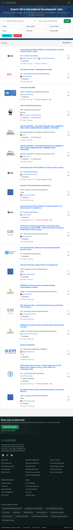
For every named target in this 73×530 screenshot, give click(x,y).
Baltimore (25, 58)
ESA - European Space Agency (29, 56)
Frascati (24, 215)
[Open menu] (69, 3)
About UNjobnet (30, 483)
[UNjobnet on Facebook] (11, 455)
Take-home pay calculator (33, 472)
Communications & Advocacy (40, 516)
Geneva (24, 195)
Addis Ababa (26, 314)
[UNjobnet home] (8, 440)
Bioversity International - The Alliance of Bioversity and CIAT (37, 132)
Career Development (7, 492)
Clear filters (17, 35)
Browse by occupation (7, 466)
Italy (29, 215)
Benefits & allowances (31, 469)
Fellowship (25, 61)
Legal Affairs (16, 512)
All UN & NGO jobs (6, 463)
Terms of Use (36, 527)
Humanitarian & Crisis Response (33, 508)
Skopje (24, 352)
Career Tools (4, 495)
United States (33, 58)
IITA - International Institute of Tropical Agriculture (35, 74)
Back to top (67, 527)
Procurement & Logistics (57, 512)
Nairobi (24, 76)
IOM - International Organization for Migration (33, 349)
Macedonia (30, 352)
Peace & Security (7, 516)
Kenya (29, 76)
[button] (68, 56)
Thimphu (25, 94)
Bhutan (30, 94)
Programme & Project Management (12, 508)
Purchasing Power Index (57, 463)
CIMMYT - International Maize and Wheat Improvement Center (38, 291)
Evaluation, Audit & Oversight (59, 516)
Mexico (35, 334)
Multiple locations (27, 376)
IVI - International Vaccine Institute (30, 254)
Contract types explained (32, 475)
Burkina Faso (26, 156)
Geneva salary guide (56, 469)
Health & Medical (28, 512)
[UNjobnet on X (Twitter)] (7, 455)
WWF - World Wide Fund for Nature (30, 110)
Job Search (4, 486)
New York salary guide (56, 472)
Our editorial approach (32, 486)
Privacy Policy (26, 527)
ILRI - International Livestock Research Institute (34, 234)
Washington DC (26, 115)
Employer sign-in (30, 495)
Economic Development (21, 516)
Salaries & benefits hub (32, 463)
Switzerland (31, 195)
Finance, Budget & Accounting (54, 508)
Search (67, 21)
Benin (24, 135)
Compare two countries (57, 466)
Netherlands (50, 58)
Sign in (13, 430)
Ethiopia (33, 314)
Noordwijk (43, 58)
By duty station (5, 472)
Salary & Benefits (6, 489)
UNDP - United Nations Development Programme (34, 92)
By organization (5, 469)
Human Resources (42, 512)
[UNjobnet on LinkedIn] (3, 455)
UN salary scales (30, 466)
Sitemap (44, 527)
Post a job (28, 492)
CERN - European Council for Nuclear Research (34, 190)
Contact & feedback (31, 489)
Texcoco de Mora (27, 334)
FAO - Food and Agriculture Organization (32, 373)
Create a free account (9, 427)
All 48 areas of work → (9, 520)
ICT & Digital (6, 512)
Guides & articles (6, 483)
